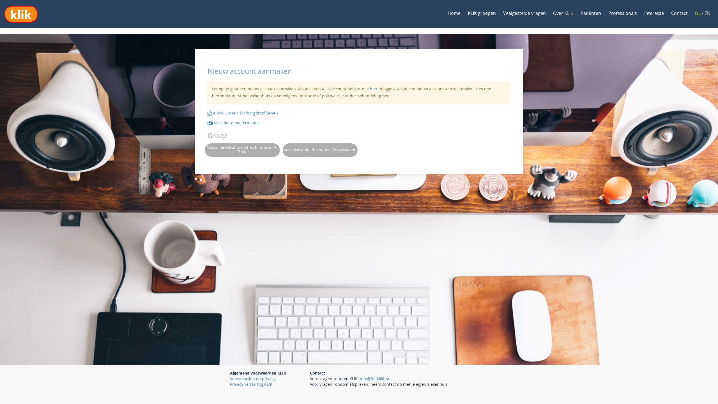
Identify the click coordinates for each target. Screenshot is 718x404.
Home (454, 13)
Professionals (622, 13)
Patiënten (591, 13)
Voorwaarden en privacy (252, 378)
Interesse (654, 13)
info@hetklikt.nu (375, 378)
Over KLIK (563, 13)
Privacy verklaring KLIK (251, 384)
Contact (679, 13)
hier (374, 88)
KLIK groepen (482, 13)
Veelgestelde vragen (524, 13)
